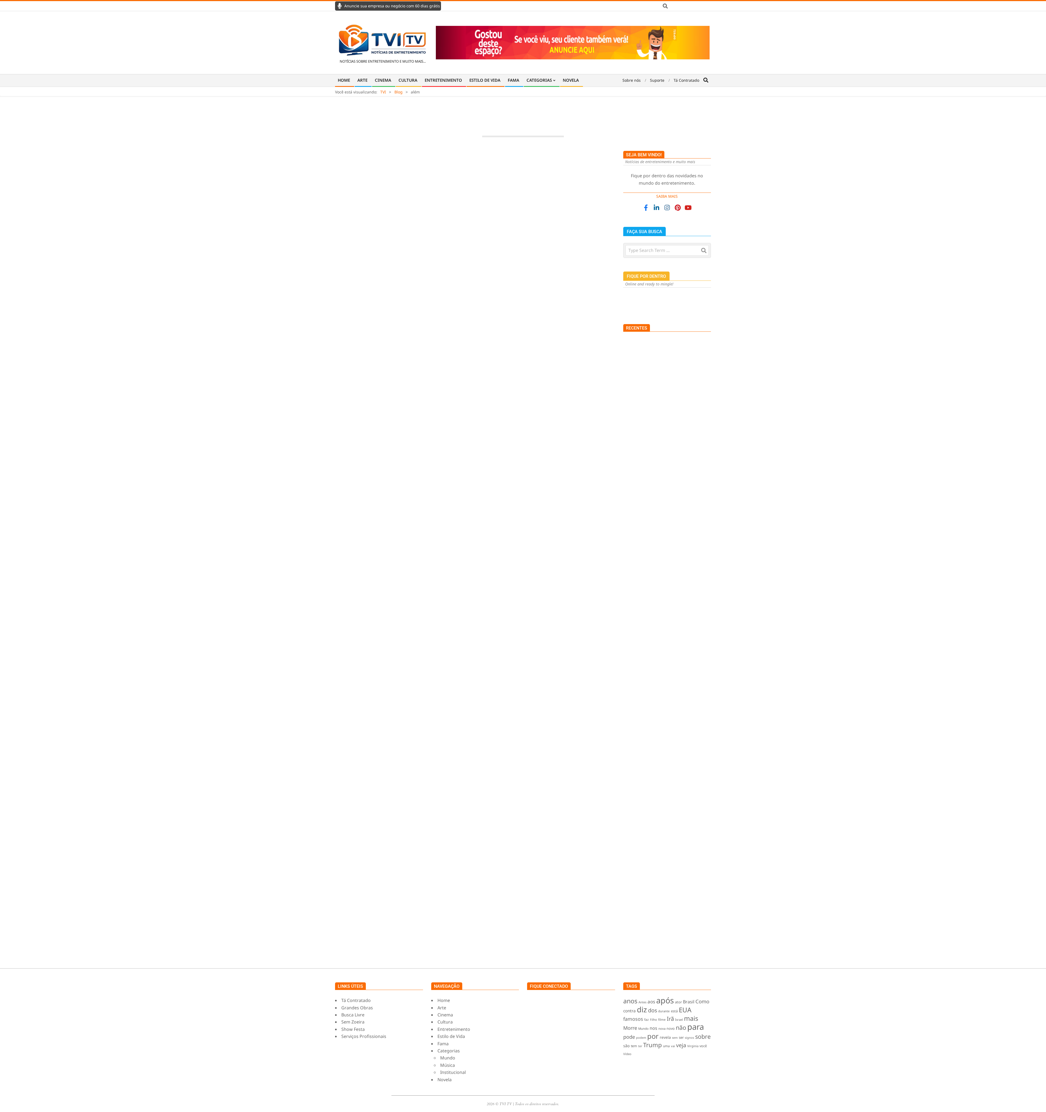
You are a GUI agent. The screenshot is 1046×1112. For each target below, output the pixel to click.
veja (681, 1045)
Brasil (688, 1002)
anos (630, 1001)
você (703, 1046)
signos (689, 1037)
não (681, 1027)
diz (642, 1009)
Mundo (643, 1028)
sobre (703, 1036)
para (695, 1026)
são (626, 1045)
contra (629, 1010)
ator (678, 1002)
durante (664, 1011)
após (665, 1000)
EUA (685, 1009)
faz (646, 1019)
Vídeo (627, 1054)
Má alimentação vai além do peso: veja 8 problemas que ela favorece (475, 278)
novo (671, 1028)
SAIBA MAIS (667, 196)
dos (652, 1010)
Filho (653, 1019)
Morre (630, 1028)
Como (702, 1001)
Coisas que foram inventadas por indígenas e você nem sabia (678, 521)
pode (629, 1036)
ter (640, 1046)
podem (641, 1037)
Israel (679, 1019)
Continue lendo (475, 325)
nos (653, 1028)
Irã (670, 1018)
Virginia (692, 1046)
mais (691, 1018)
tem (634, 1046)
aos (651, 1001)
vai (673, 1046)
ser (681, 1037)
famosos (633, 1019)
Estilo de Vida (443, 288)
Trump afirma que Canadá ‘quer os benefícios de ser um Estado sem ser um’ (677, 554)
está (674, 1011)
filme (662, 1019)
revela (665, 1037)
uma (666, 1046)
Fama (373, 678)
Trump (652, 1045)
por (653, 1036)
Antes (642, 1002)
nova (661, 1028)
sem (675, 1038)
